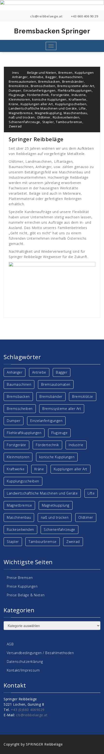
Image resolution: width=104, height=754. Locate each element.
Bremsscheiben (43, 86)
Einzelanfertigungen (39, 90)
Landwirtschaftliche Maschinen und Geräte (43, 108)
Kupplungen (84, 72)
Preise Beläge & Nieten (26, 595)
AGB (10, 644)
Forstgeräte (60, 95)
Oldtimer (44, 117)
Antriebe (36, 77)
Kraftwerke (77, 99)
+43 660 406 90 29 (84, 16)
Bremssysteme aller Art (75, 86)
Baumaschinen (70, 77)
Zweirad (15, 126)
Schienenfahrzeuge (24, 122)
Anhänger (20, 77)
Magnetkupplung (48, 113)
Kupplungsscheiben (71, 104)
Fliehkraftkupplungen (75, 90)
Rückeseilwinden (66, 117)
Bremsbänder (73, 81)
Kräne (13, 104)
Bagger (51, 77)
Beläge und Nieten (41, 72)
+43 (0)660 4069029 (28, 709)
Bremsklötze (19, 86)
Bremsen (65, 72)
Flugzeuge (17, 95)
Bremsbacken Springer (52, 31)
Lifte (82, 108)
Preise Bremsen (20, 577)
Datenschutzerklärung (25, 661)
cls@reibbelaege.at (46, 16)
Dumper (15, 90)
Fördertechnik (38, 95)
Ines (15, 72)
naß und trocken (22, 117)
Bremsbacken (49, 81)
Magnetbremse (21, 113)
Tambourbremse (69, 122)
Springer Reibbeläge (36, 139)
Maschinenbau (75, 113)
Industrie (79, 95)
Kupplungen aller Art (37, 104)
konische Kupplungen (49, 99)
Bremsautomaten (22, 81)
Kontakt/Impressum (23, 670)
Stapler (48, 122)
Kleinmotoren (19, 99)
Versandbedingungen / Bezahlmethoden (40, 653)
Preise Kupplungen (22, 586)
